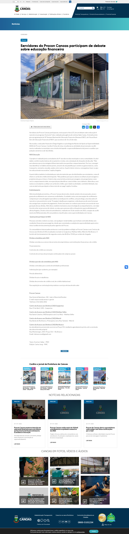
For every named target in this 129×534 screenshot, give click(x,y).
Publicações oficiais (55, 14)
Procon (24, 40)
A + (23, 1)
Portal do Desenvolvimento (97, 14)
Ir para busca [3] (55, 1)
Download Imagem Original (27, 120)
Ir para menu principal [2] (45, 1)
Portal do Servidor (110, 1)
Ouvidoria (66, 14)
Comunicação (43, 14)
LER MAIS (17, 444)
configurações (80, 532)
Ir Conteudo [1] (35, 1)
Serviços (24, 14)
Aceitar (94, 531)
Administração (33, 14)
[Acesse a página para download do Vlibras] (70, 2)
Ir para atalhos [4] (63, 1)
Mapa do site (108, 524)
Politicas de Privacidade (43, 524)
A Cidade (16, 14)
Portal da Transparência (81, 14)
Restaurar (28, 1)
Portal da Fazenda (111, 14)
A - (20, 1)
